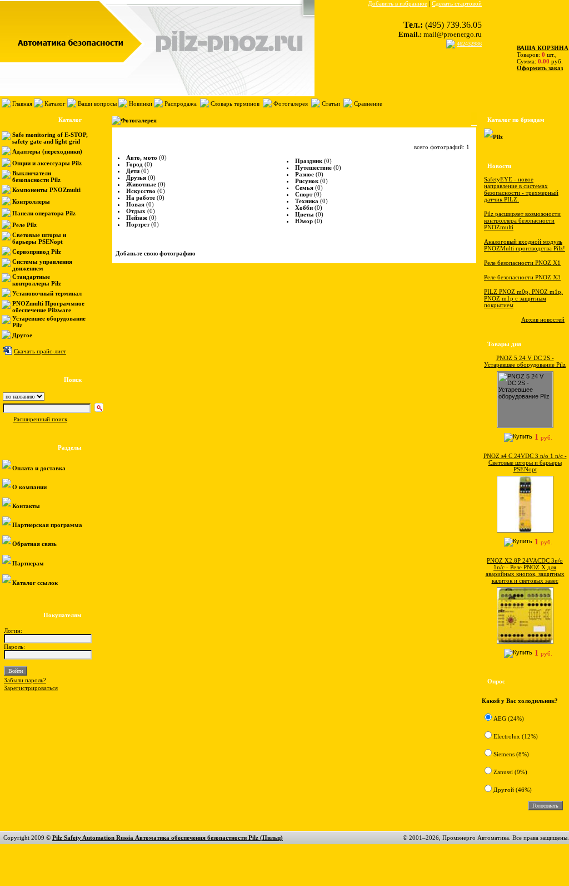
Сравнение (368, 103)
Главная (22, 103)
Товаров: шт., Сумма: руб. (539, 55)
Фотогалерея (290, 103)
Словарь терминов (235, 103)
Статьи (331, 103)
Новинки (140, 103)
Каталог (55, 103)
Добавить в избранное (397, 3)
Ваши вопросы (97, 103)
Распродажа (180, 103)
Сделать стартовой (457, 3)
